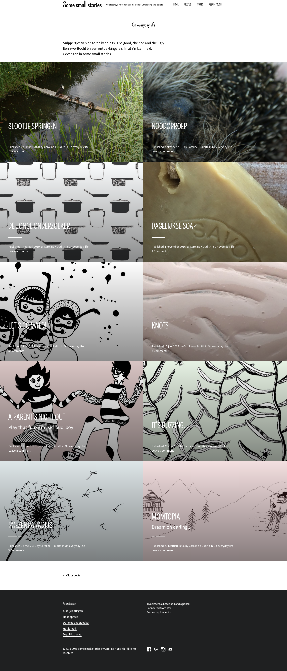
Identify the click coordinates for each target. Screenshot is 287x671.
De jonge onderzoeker (76, 622)
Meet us (187, 4)
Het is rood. (70, 628)
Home (176, 4)
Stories (200, 4)
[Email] (170, 649)
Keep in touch (215, 4)
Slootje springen (73, 611)
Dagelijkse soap (72, 634)
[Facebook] (148, 649)
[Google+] (156, 649)
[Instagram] (163, 649)
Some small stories (82, 4)
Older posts (71, 575)
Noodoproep (70, 617)
